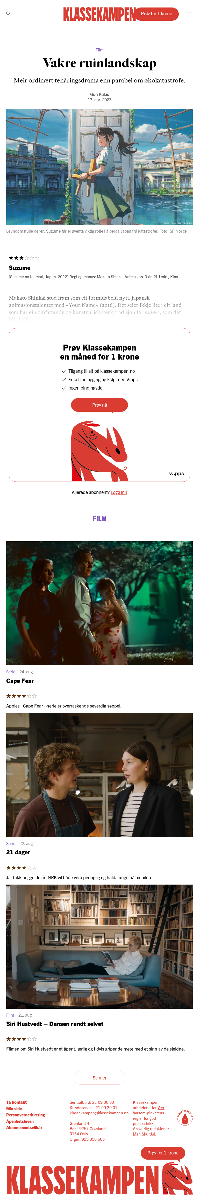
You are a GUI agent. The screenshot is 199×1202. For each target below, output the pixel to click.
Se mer (99, 1078)
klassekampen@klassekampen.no (99, 1112)
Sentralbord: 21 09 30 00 (92, 1102)
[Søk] (8, 14)
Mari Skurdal (144, 1133)
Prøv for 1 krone (156, 13)
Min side (14, 1108)
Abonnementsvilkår (24, 1127)
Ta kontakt (16, 1102)
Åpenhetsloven (20, 1121)
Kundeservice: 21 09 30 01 (93, 1107)
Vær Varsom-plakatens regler (148, 1113)
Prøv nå (99, 405)
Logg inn (119, 492)
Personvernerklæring (25, 1114)
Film (100, 49)
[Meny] (189, 14)
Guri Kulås (99, 94)
